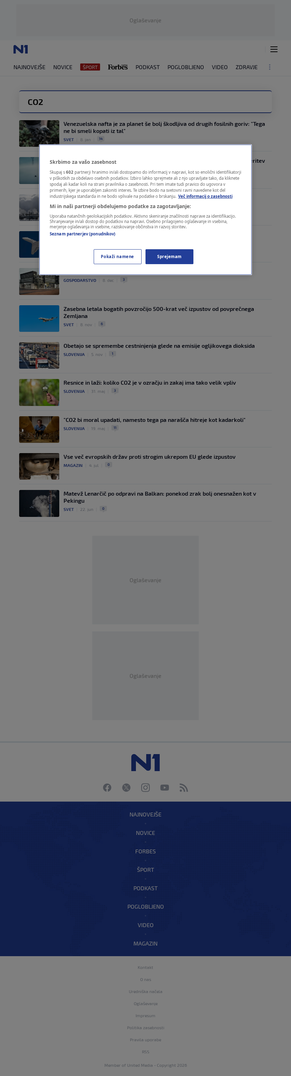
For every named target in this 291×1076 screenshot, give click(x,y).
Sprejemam (169, 256)
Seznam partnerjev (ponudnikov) (82, 233)
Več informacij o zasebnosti (205, 196)
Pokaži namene (117, 256)
